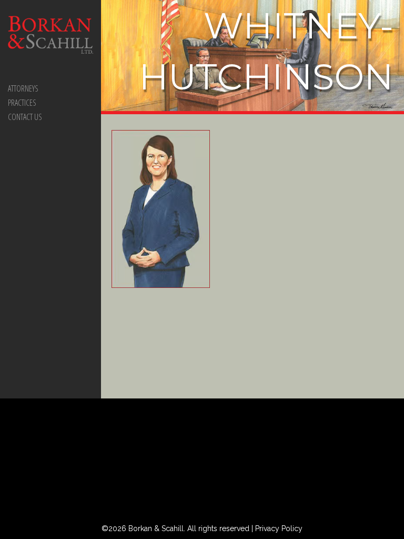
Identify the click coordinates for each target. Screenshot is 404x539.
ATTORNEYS (23, 88)
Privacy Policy (278, 528)
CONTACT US (25, 117)
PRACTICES (22, 102)
